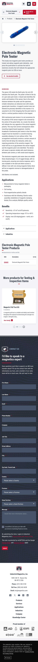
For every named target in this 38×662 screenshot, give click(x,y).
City (3, 455)
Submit (5, 548)
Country (4, 477)
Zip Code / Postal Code (8, 467)
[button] (2, 32)
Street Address (6, 446)
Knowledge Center (19, 617)
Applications (19, 607)
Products (9, 19)
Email (3, 404)
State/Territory (6, 500)
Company (4, 425)
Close (8, 657)
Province (4, 488)
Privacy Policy (6, 543)
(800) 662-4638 (22, 587)
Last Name (5, 394)
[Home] (7, 4)
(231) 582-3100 (21, 584)
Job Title (4, 437)
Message (4, 509)
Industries (19, 610)
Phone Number (6, 416)
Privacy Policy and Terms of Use (23, 536)
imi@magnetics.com (21, 590)
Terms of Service (19, 543)
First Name (5, 383)
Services (19, 604)
